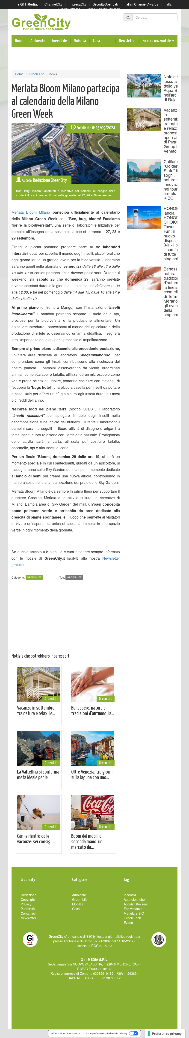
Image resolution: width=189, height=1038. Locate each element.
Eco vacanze (133, 908)
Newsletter (127, 41)
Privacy (26, 904)
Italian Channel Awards (141, 4)
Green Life (59, 41)
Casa (96, 41)
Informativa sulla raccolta (65, 1033)
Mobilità (80, 41)
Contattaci (28, 913)
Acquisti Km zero (136, 904)
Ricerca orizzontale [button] (157, 41)
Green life (74, 577)
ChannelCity (53, 4)
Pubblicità (28, 908)
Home (19, 41)
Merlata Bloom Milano (31, 212)
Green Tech (132, 918)
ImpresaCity (77, 4)
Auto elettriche (134, 899)
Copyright (28, 899)
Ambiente (37, 41)
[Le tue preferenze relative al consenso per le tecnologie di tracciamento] (165, 1033)
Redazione (28, 894)
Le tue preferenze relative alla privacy (106, 1033)
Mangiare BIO (134, 913)
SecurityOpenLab (105, 4)
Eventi (128, 922)
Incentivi (130, 894)
